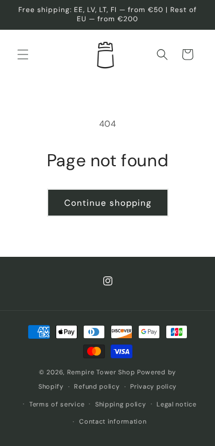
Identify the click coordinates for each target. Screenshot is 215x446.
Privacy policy (153, 386)
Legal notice (176, 404)
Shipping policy (120, 404)
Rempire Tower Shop (101, 372)
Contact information (112, 421)
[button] (23, 54)
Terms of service (56, 404)
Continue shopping (107, 203)
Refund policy (96, 386)
